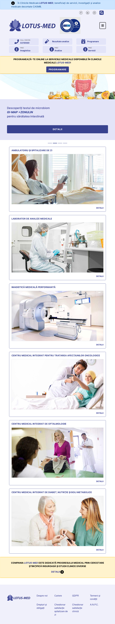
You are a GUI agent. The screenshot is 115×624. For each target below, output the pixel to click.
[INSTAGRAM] (94, 12)
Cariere (58, 595)
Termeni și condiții (95, 597)
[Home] (32, 25)
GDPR (75, 595)
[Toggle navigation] (102, 25)
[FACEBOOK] (81, 12)
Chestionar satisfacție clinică (77, 608)
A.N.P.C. (94, 604)
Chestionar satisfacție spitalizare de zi (61, 609)
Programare (57, 69)
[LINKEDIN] (87, 12)
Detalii (57, 129)
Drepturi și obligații (42, 606)
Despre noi (42, 595)
